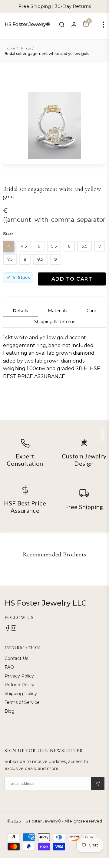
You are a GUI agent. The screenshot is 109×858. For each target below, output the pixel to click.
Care (91, 310)
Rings (26, 48)
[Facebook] (8, 629)
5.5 (54, 246)
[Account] (73, 24)
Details (20, 310)
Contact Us (16, 658)
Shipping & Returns (54, 321)
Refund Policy (19, 684)
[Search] (61, 24)
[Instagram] (14, 629)
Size (8, 233)
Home (10, 48)
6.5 (84, 246)
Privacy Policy (19, 676)
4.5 (24, 246)
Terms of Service (22, 702)
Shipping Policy (21, 693)
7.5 (10, 259)
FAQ (9, 667)
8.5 (40, 259)
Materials (57, 310)
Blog (10, 711)
